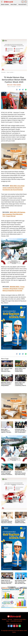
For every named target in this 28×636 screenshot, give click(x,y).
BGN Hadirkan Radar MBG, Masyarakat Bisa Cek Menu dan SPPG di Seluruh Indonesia (20, 582)
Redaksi (4, 619)
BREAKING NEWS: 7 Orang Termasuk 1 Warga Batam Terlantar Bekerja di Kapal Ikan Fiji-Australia (6, 384)
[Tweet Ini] (20, 90)
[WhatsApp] (20, 626)
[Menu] (2, 1)
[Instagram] (14, 626)
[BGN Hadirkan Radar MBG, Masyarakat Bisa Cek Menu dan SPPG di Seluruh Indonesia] (21, 575)
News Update (17, 84)
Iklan (7, 621)
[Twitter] (11, 626)
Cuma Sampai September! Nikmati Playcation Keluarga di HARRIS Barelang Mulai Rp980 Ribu (6, 521)
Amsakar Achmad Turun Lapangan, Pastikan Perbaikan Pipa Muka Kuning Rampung (6, 473)
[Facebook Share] (17, 90)
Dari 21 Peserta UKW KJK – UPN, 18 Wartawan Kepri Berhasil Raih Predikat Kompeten (6, 370)
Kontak (10, 619)
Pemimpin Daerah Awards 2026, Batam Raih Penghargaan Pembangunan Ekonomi (20, 431)
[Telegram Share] (23, 90)
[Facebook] (8, 626)
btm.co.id (9, 84)
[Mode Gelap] (22, 1)
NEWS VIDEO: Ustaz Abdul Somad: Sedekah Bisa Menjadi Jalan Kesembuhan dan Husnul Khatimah (20, 370)
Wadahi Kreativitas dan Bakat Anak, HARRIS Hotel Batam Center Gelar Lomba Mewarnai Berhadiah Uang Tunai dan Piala (21, 521)
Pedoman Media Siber (20, 619)
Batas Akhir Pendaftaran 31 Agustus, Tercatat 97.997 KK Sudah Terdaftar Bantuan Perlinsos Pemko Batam (6, 431)
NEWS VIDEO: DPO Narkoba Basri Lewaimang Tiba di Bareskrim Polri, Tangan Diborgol (20, 384)
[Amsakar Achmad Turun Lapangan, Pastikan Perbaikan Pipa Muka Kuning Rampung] (7, 467)
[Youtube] (17, 626)
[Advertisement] (14, 22)
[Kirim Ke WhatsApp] (26, 90)
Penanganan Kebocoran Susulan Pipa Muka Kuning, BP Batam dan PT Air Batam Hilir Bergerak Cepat (20, 473)
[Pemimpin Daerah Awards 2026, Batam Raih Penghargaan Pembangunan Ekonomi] (21, 424)
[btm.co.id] (8, 2)
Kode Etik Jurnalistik (16, 621)
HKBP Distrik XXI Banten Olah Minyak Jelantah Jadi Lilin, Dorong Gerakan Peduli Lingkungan (6, 582)
